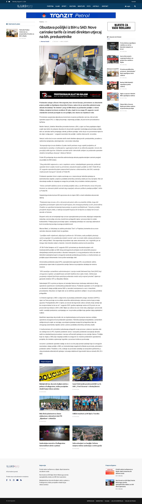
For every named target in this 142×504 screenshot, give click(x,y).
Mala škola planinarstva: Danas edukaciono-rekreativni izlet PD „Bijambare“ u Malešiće (50, 416)
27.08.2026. (23, 38)
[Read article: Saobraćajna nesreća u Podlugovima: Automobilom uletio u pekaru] (54, 433)
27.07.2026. (124, 110)
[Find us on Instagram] (13, 480)
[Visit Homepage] (25, 6)
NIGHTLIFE (81, 6)
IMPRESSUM (90, 501)
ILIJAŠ (58, 6)
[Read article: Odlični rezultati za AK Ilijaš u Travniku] (87, 403)
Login (128, 6)
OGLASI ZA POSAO (130, 501)
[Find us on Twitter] (10, 480)
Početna (41, 22)
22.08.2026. (124, 64)
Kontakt (134, 1)
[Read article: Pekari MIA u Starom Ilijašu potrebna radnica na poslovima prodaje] (113, 107)
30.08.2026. (43, 391)
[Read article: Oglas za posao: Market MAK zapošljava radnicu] (113, 97)
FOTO (89, 6)
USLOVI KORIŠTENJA (117, 501)
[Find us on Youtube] (9, 1)
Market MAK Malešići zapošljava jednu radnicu (126, 84)
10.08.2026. (124, 77)
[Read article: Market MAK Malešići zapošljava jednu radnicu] (113, 85)
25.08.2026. (124, 51)
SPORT (64, 6)
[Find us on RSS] (21, 480)
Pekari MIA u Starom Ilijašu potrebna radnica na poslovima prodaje (127, 106)
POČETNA (50, 6)
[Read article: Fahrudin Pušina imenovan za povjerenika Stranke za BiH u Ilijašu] (12, 33)
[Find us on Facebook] (6, 1)
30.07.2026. (124, 98)
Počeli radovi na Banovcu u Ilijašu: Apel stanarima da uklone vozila (124, 471)
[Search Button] (135, 6)
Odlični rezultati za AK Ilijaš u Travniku (85, 413)
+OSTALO (96, 6)
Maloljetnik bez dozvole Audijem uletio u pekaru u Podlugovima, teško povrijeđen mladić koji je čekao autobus (53, 386)
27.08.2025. (55, 41)
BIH (46, 22)
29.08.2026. (76, 448)
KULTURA (73, 6)
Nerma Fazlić (45, 41)
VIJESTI (66, 41)
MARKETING (99, 501)
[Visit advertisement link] (71, 17)
